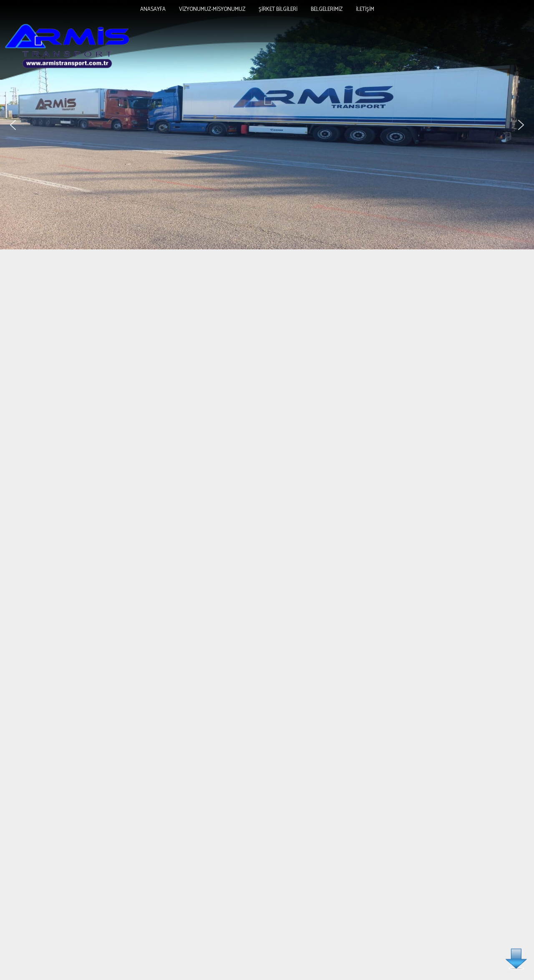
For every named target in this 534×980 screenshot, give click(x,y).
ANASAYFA (153, 9)
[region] (267, 124)
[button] (13, 125)
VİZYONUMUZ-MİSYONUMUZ (212, 9)
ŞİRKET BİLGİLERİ (278, 9)
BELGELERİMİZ (327, 9)
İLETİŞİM (365, 9)
